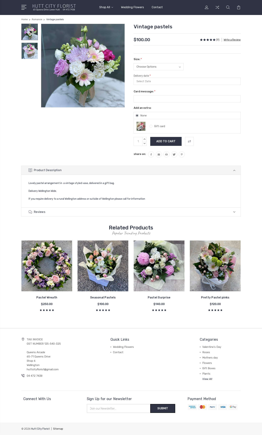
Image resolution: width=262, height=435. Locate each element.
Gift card (159, 126)
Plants (206, 373)
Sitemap (58, 428)
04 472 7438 (34, 375)
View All (207, 379)
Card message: (144, 91)
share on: (140, 154)
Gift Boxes (208, 368)
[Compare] (217, 9)
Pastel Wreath (46, 297)
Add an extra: (142, 107)
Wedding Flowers (132, 7)
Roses (206, 352)
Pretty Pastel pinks (215, 297)
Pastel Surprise (159, 297)
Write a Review (232, 39)
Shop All (104, 7)
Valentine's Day (211, 347)
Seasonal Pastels (103, 297)
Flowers (207, 363)
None (143, 115)
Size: (138, 59)
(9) (217, 39)
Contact (157, 7)
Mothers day (210, 357)
